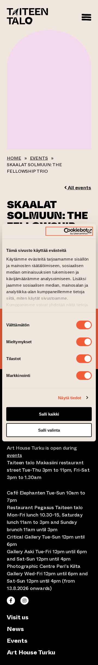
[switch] (84, 342)
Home (14, 158)
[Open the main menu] (86, 16)
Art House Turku (31, 652)
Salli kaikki (49, 414)
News (15, 629)
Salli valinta (49, 430)
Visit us (18, 617)
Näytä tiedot (69, 397)
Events (39, 158)
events (14, 455)
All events (79, 187)
